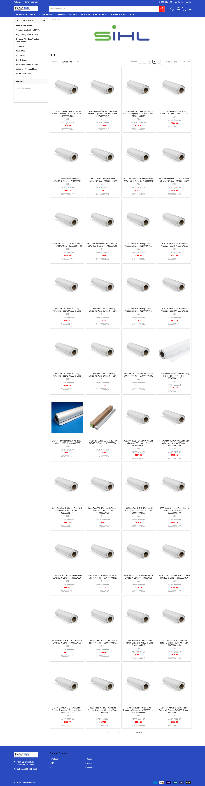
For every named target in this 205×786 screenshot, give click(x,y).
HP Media (20, 46)
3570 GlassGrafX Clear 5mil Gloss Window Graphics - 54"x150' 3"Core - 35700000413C (138, 113)
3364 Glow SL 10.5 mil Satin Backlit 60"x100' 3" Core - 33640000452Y (67, 576)
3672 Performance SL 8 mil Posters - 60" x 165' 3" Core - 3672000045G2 (174, 180)
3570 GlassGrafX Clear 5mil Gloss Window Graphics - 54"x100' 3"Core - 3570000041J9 (103, 113)
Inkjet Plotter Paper (24, 25)
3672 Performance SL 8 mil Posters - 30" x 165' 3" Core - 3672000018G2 (102, 244)
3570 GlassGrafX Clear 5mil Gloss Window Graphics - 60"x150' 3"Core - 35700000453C (67, 113)
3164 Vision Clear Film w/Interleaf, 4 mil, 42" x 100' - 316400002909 (67, 442)
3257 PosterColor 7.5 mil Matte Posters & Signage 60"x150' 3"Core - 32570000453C (103, 710)
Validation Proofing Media (26, 69)
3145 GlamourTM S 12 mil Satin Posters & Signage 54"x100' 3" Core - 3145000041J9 (138, 642)
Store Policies (118, 14)
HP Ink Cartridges (23, 74)
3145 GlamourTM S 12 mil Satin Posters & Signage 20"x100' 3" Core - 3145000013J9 (67, 710)
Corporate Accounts (24, 14)
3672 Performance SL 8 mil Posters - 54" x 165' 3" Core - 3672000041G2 (67, 244)
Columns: (133, 62)
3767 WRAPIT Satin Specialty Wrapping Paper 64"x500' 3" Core (174, 244)
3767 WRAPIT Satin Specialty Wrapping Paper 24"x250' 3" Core (103, 374)
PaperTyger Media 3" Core (27, 64)
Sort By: (54, 62)
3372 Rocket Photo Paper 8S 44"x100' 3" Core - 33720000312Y (67, 180)
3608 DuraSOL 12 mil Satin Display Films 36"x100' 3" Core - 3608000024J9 (174, 510)
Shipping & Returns (67, 14)
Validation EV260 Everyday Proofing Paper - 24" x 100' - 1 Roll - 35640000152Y (174, 375)
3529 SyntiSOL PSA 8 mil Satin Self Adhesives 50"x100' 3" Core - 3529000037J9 (138, 443)
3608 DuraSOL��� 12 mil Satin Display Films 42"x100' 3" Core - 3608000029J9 (139, 510)
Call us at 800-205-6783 (27, 769)
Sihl (52, 767)
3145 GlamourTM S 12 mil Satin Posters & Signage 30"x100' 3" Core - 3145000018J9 (174, 642)
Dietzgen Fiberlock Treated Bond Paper (27, 40)
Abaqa (89, 763)
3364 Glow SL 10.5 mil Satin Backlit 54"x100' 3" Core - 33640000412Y (102, 576)
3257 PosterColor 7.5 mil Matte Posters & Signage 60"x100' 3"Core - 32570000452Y (138, 710)
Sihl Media (20, 55)
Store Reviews (46, 14)
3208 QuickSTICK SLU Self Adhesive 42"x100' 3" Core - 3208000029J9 (102, 641)
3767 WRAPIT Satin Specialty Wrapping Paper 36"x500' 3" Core (67, 309)
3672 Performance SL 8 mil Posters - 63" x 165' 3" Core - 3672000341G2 (138, 180)
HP (52, 763)
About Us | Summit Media (93, 14)
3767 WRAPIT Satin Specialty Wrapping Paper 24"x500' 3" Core (67, 374)
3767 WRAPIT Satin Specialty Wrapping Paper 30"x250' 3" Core (138, 309)
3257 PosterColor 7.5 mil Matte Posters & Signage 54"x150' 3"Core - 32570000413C (174, 710)
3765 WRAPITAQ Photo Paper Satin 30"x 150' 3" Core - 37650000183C (138, 374)
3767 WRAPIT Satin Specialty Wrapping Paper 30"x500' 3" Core (174, 309)
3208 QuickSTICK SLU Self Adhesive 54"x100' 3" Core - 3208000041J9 (67, 641)
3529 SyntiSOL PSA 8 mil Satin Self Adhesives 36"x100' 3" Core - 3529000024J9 (67, 510)
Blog (132, 14)
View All (90, 767)
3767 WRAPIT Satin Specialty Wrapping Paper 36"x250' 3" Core (103, 309)
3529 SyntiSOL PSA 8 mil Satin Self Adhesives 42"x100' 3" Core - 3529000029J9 (174, 443)
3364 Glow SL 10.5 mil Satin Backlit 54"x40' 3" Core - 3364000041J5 (138, 576)
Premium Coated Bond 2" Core (29, 30)
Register (188, 2)
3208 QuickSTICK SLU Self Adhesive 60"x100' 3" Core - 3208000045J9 (174, 576)
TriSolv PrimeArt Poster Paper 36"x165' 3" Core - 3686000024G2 (103, 180)
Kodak (89, 759)
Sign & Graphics (22, 60)
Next (138, 732)
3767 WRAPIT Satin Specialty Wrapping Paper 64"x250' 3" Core (138, 244)
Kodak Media (21, 51)
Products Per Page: (173, 62)
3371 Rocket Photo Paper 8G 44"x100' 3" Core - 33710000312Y (174, 112)
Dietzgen (55, 759)
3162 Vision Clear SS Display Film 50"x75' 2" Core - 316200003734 (103, 442)
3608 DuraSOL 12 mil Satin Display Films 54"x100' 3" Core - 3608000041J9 (102, 510)
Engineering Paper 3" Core (27, 34)
